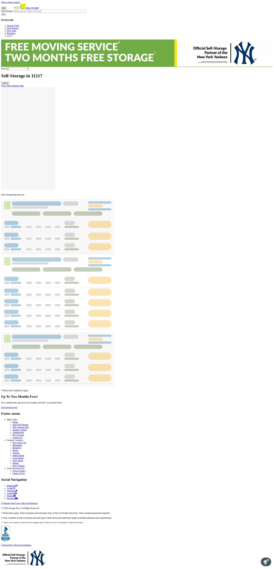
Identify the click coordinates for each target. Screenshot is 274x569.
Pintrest (10, 496)
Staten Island (18, 455)
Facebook (11, 491)
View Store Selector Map (12, 86)
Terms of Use (19, 473)
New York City (19, 442)
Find (3, 68)
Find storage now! (9, 407)
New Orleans (19, 466)
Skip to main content (10, 2)
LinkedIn (11, 493)
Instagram (11, 485)
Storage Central (20, 430)
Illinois (16, 463)
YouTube (11, 498)
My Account (18, 435)
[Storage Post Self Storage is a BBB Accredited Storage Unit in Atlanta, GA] (5, 534)
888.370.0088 (32, 8)
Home (15, 422)
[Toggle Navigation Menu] (4, 8)
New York (11, 31)
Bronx (15, 450)
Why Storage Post (21, 427)
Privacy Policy (19, 471)
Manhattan (17, 445)
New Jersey (18, 460)
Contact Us (18, 437)
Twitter (10, 488)
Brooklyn (11, 33)
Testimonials (18, 432)
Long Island (18, 458)
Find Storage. (7, 11)
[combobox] (50, 11)
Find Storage (12, 28)
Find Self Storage (20, 425)
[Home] (16, 8)
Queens (16, 453)
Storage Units (13, 25)
